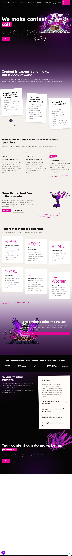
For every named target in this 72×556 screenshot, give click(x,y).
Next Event (54, 2)
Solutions (21, 2)
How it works (17, 38)
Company (38, 2)
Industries (30, 2)
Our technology (18, 210)
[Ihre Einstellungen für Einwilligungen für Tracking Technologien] (69, 553)
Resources (47, 2)
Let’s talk (64, 2)
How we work (6, 210)
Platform (14, 2)
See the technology (28, 333)
